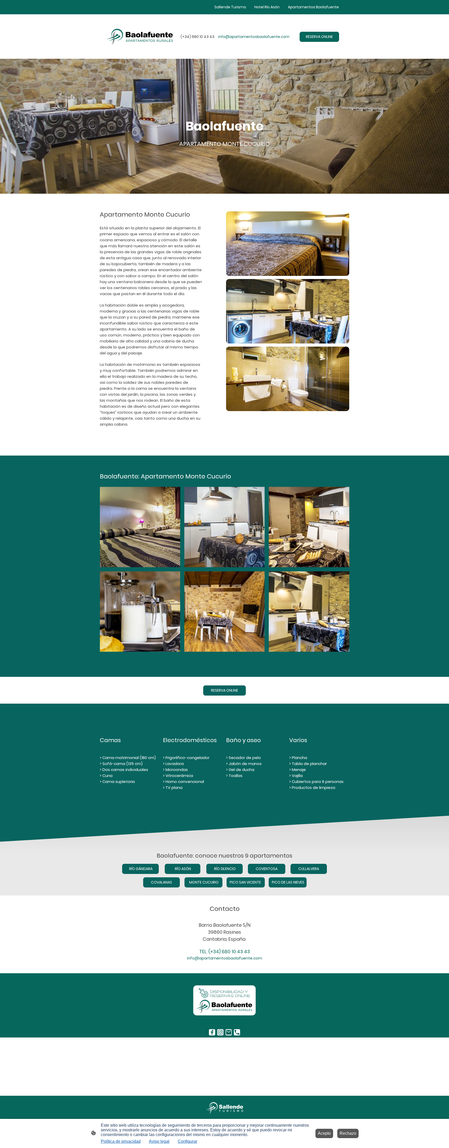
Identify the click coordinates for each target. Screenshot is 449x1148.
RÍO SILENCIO (224, 868)
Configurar (187, 1141)
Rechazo (348, 1133)
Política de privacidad (121, 1141)
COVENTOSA (266, 868)
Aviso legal (159, 1141)
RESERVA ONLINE (319, 36)
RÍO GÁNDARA (140, 868)
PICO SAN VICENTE (245, 882)
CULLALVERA (309, 868)
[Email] (229, 1032)
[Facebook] (212, 1032)
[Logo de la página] (225, 1108)
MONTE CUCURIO (203, 882)
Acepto (324, 1133)
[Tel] (237, 1032)
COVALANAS (161, 882)
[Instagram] (220, 1032)
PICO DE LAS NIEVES (287, 882)
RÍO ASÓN (182, 868)
